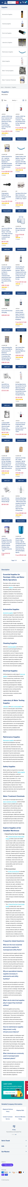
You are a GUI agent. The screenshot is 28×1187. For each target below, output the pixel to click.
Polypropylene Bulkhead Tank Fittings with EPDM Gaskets (6, 196)
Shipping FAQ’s (20, 1110)
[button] (25, 2)
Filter (5, 100)
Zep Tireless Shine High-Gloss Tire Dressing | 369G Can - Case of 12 (21, 350)
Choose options (7, 139)
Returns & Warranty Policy (20, 1118)
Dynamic (17, 382)
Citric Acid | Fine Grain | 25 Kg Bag (7, 311)
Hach (3, 382)
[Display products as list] (25, 100)
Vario (3, 226)
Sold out (21, 405)
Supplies (4, 7)
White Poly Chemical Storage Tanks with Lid (21, 230)
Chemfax (18, 264)
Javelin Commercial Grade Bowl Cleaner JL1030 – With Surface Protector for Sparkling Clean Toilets (21, 427)
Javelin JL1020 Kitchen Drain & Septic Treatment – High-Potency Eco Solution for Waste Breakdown (20, 315)
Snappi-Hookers (19, 154)
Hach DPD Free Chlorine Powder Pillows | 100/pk (6, 386)
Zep (16, 191)
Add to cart (21, 210)
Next (24, 560)
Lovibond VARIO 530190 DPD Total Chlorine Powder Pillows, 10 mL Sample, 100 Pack (6, 426)
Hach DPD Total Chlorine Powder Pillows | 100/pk (6, 499)
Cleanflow (4, 154)
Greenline (4, 191)
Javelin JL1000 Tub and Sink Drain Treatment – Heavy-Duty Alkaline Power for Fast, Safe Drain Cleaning (20, 121)
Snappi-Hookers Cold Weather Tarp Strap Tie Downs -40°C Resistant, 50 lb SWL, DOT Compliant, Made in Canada (21, 161)
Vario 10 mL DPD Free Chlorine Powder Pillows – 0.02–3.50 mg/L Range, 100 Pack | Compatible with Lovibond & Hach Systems (7, 234)
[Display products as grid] (23, 100)
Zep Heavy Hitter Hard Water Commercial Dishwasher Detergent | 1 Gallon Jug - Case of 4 (21, 197)
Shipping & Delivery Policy (8, 1110)
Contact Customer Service (8, 1118)
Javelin (3, 114)
